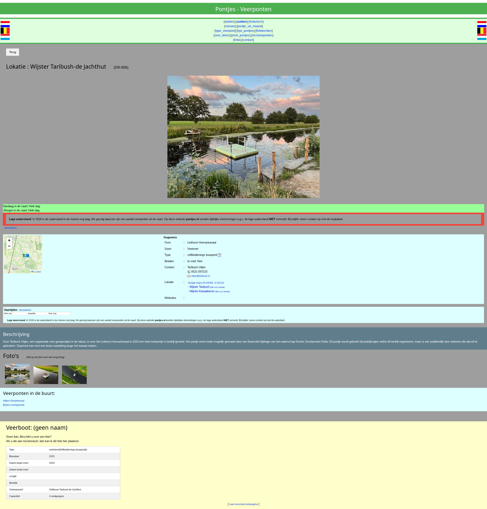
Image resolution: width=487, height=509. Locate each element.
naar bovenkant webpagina (243, 504)
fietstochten (264, 30)
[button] (26, 255)
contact (248, 39)
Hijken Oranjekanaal (13, 400)
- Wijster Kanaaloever (209, 291)
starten (229, 21)
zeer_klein (222, 35)
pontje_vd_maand (250, 26)
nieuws (230, 26)
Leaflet (37, 271)
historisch (256, 21)
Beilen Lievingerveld (13, 405)
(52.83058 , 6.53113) (206, 283)
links (237, 39)
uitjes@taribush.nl (200, 276)
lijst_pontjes (245, 30)
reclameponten (262, 35)
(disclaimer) (10, 228)
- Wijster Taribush (206, 286)
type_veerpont (225, 30)
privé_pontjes (240, 35)
